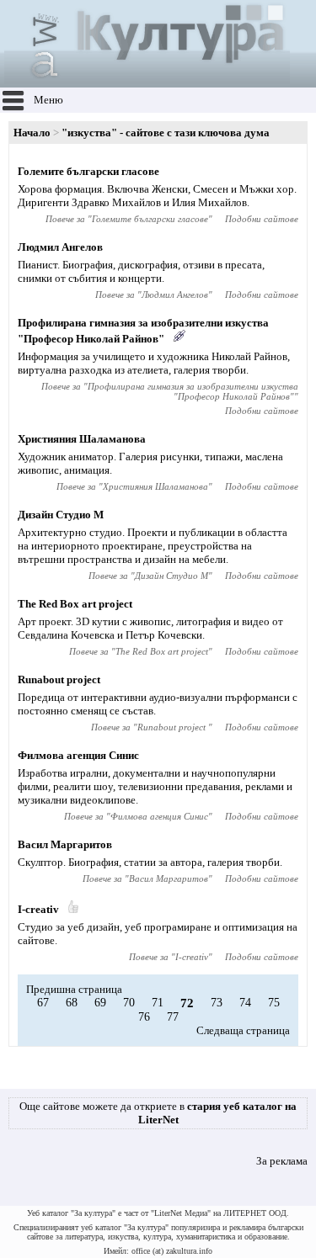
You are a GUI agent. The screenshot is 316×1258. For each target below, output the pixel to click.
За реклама (282, 1160)
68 (72, 1002)
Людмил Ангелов (60, 247)
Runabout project (59, 679)
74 (245, 1002)
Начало (32, 132)
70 (129, 1002)
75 (274, 1002)
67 (43, 1002)
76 (144, 1017)
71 (157, 1002)
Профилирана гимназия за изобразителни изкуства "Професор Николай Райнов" (193, 391)
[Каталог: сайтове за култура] (147, 80)
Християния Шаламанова (82, 439)
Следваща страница (243, 1030)
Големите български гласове (88, 171)
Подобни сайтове (261, 219)
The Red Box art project (75, 603)
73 (216, 1002)
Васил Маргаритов (65, 844)
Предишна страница (74, 989)
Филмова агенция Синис (78, 755)
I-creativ (38, 909)
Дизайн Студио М (61, 514)
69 (100, 1002)
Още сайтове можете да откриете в (158, 1113)
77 (173, 1017)
